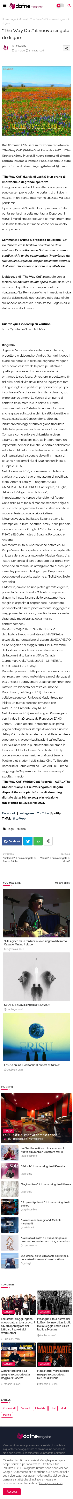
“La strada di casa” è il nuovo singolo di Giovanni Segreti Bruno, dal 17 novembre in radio (45, 1241)
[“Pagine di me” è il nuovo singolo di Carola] (9, 1189)
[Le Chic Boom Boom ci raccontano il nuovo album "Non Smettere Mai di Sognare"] (9, 1153)
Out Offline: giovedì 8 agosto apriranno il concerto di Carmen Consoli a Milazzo (45, 1257)
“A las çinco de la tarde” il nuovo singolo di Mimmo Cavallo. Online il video (35, 943)
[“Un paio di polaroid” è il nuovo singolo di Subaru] (9, 1207)
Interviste (40, 1408)
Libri (53, 1408)
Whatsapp (38, 841)
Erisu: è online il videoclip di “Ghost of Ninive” (32, 1065)
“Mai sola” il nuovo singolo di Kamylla (43, 1166)
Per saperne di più (50, 1483)
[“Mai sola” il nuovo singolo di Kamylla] (9, 1171)
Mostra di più (62, 882)
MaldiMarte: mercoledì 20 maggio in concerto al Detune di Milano (53, 1374)
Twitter (28, 841)
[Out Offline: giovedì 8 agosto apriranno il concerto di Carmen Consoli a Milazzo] (9, 1260)
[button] (69, 5)
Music (64, 1408)
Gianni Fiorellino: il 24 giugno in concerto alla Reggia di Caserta (15, 1374)
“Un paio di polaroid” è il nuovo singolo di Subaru (45, 1204)
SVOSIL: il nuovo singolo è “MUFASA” (27, 1004)
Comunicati (9, 1408)
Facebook (14, 841)
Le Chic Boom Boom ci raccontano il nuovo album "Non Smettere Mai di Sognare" (42, 1152)
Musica (23, 19)
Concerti (25, 1408)
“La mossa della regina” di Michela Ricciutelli (41, 1222)
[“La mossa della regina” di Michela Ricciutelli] (9, 1225)
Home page (9, 19)
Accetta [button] (12, 1491)
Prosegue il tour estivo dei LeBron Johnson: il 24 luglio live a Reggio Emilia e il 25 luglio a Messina (54, 1324)
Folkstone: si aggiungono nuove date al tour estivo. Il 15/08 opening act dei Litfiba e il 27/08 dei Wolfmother (18, 1326)
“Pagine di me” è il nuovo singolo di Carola (46, 1184)
